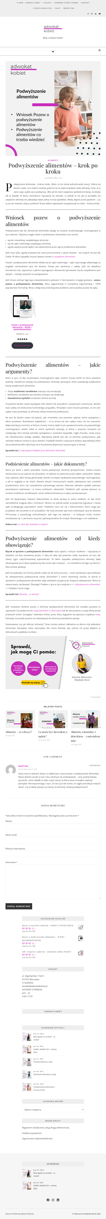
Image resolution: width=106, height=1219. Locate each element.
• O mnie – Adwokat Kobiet (28, 3)
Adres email (11, 834)
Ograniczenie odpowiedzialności (37, 1138)
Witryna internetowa (15, 848)
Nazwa (9, 821)
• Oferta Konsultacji (42, 8)
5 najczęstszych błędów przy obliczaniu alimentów (42, 450)
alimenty (53, 160)
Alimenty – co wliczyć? (19, 732)
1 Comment (95, 697)
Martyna (23, 766)
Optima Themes (27, 1214)
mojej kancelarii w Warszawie (47, 610)
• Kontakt (84, 3)
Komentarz (12, 862)
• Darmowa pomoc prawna (65, 3)
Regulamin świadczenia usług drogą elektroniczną (45, 1127)
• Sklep (57, 8)
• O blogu (46, 3)
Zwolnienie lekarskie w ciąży (44, 1074)
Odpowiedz (94, 765)
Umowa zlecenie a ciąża (42, 1062)
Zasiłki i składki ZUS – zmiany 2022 (45, 1051)
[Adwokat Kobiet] (53, 28)
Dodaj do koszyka (22, 345)
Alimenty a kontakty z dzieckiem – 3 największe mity (85, 736)
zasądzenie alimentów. (65, 256)
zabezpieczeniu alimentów (87, 584)
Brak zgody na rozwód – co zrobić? (44, 1038)
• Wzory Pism (68, 8)
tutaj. (98, 614)
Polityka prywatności (32, 1133)
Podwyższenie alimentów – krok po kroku (44, 1088)
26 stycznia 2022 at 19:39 (27, 769)
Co (33, 524)
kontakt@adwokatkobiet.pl (34, 986)
